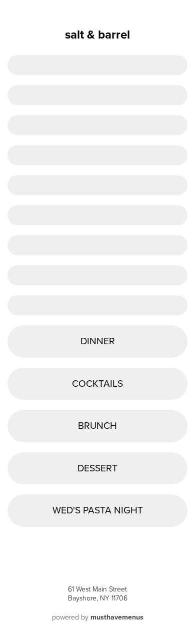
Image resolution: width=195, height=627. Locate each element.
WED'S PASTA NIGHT (97, 510)
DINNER (97, 341)
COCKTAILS (97, 383)
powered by (98, 617)
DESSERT (98, 468)
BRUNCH (97, 425)
